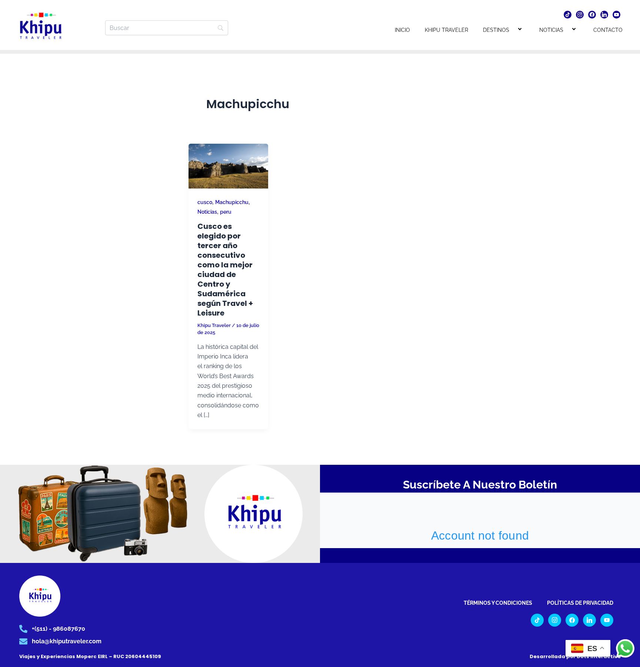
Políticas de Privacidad (580, 603)
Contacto (608, 30)
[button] (512, 30)
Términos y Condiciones (498, 603)
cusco (204, 202)
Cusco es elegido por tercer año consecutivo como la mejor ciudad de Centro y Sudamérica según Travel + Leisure (225, 269)
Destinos (496, 30)
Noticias (551, 30)
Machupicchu (232, 202)
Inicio (402, 30)
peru (225, 212)
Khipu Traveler (446, 30)
